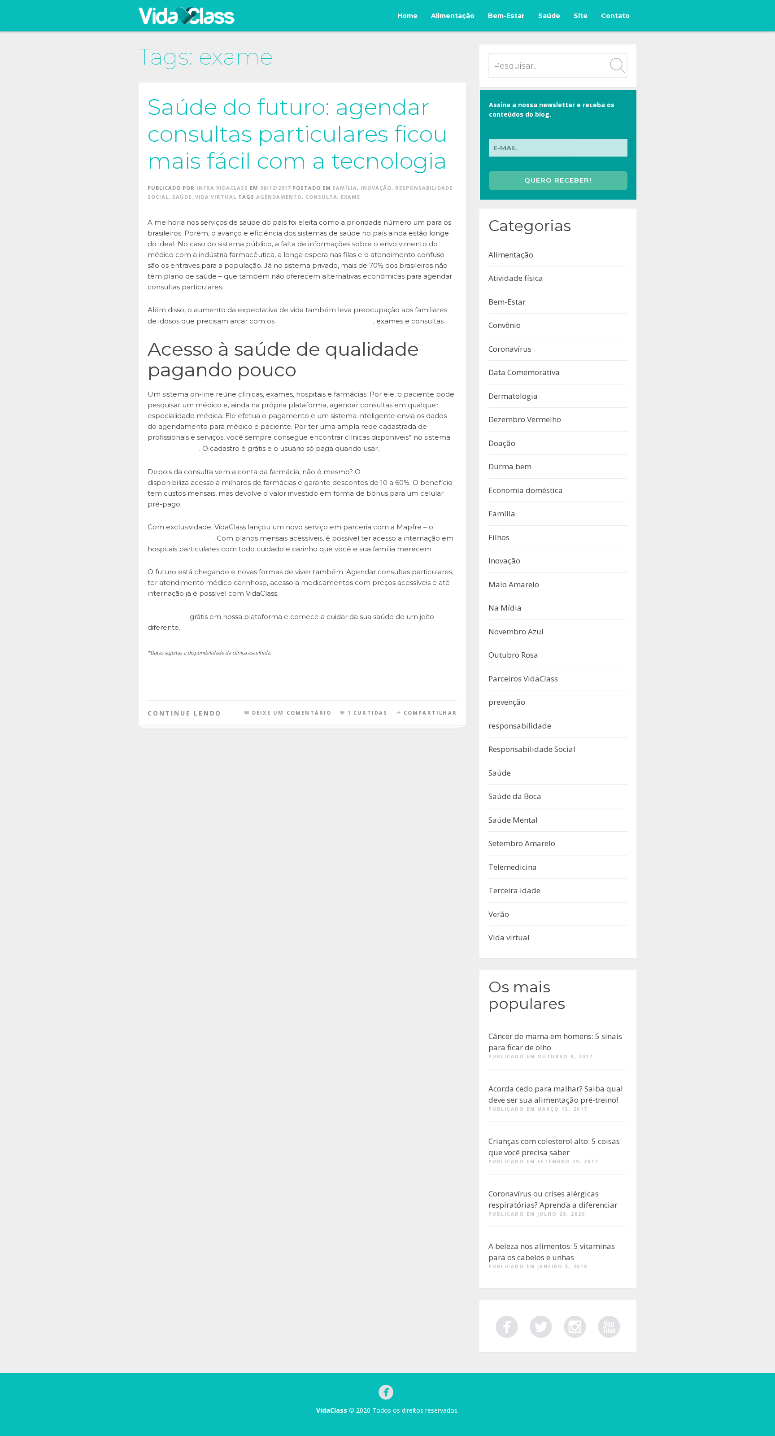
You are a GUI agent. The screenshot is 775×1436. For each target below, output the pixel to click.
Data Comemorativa (524, 372)
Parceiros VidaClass (523, 678)
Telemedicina (512, 867)
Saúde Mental (513, 820)
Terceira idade (514, 890)
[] (541, 1325)
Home (407, 16)
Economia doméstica (525, 490)
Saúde (549, 16)
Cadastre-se (167, 616)
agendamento (279, 196)
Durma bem (509, 466)
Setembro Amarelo (521, 843)
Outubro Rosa (513, 655)
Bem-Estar (506, 16)
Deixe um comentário (292, 712)
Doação (501, 443)
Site (581, 16)
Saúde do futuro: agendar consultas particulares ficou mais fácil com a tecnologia (298, 134)
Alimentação (453, 16)
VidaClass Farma (388, 471)
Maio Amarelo (513, 584)
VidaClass (331, 1410)
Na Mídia (505, 607)
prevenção (506, 702)
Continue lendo (185, 713)
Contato (615, 16)
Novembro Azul (516, 631)
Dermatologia (513, 396)
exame (350, 196)
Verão (498, 914)
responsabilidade (519, 725)
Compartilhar (430, 712)
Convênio (504, 325)
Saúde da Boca (514, 796)
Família (345, 187)
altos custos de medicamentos (324, 320)
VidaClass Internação (180, 537)
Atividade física (515, 278)
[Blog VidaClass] (187, 16)
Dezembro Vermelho (524, 419)
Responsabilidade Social (531, 749)
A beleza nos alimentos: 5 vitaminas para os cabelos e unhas (551, 1252)
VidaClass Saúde (173, 448)
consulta (321, 196)
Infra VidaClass (222, 187)
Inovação (376, 187)
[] (609, 1325)
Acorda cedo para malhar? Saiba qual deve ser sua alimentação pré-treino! (555, 1094)
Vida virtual (215, 196)
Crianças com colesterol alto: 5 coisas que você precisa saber (554, 1147)
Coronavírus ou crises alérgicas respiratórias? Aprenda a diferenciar (553, 1199)
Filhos (498, 537)
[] (507, 1325)
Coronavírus (509, 349)
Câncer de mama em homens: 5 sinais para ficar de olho (555, 1042)
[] (575, 1325)
